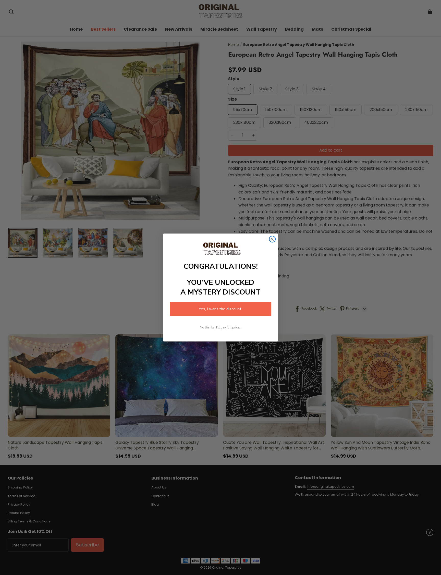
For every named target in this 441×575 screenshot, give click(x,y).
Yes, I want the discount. (220, 309)
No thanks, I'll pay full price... (220, 327)
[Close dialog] (272, 239)
